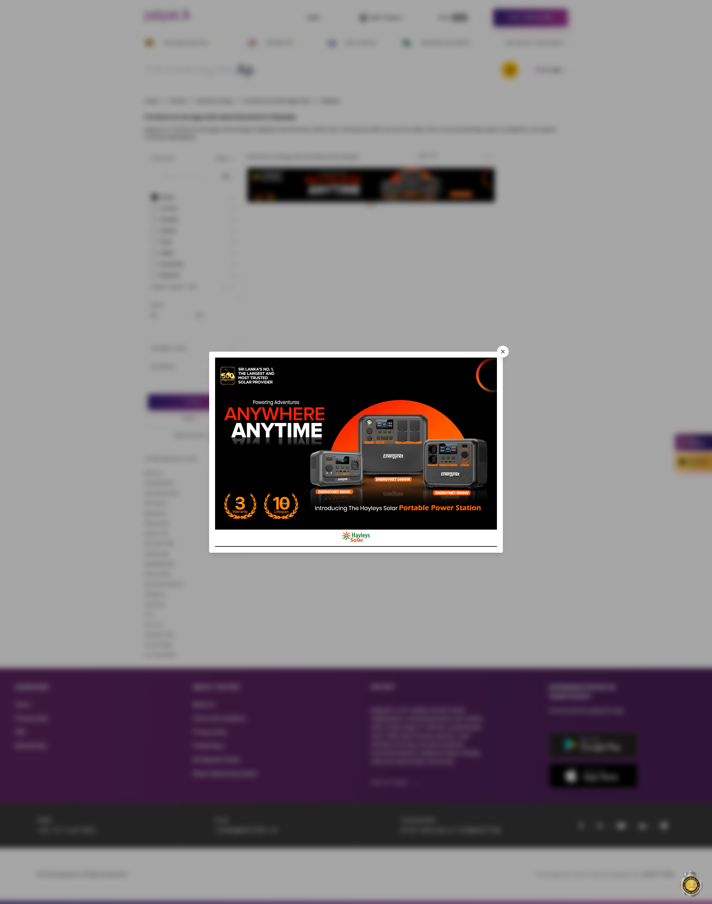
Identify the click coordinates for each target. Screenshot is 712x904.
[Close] (503, 352)
